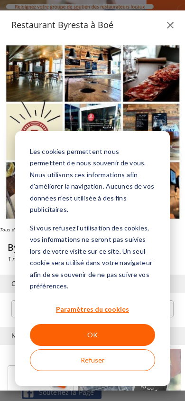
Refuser (92, 360)
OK (92, 335)
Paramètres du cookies (92, 309)
